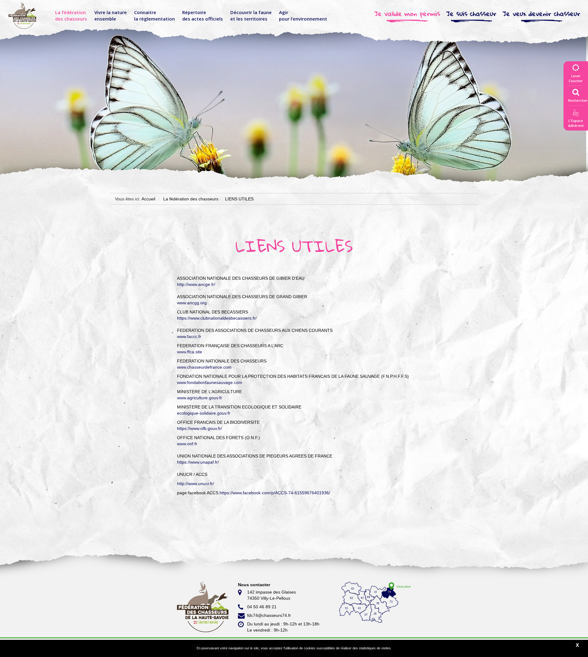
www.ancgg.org (192, 302)
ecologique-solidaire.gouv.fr (203, 413)
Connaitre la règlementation (154, 15)
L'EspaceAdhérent (575, 123)
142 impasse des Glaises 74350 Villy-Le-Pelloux (271, 595)
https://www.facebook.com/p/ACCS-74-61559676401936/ (275, 492)
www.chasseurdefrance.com (204, 367)
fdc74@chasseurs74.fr (269, 615)
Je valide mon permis (407, 14)
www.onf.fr (187, 443)
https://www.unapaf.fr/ (198, 462)
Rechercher (578, 100)
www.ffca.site (189, 351)
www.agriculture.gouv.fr (199, 397)
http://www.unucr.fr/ (195, 483)
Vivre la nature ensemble (110, 15)
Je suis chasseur (471, 14)
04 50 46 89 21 (262, 606)
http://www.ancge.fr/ (196, 284)
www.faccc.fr (189, 336)
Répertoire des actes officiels (202, 15)
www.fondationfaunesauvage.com (209, 382)
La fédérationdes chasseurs (71, 15)
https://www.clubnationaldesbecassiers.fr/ (217, 318)
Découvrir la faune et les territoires (251, 15)
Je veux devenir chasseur (541, 14)
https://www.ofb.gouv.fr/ (199, 428)
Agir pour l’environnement (303, 15)
